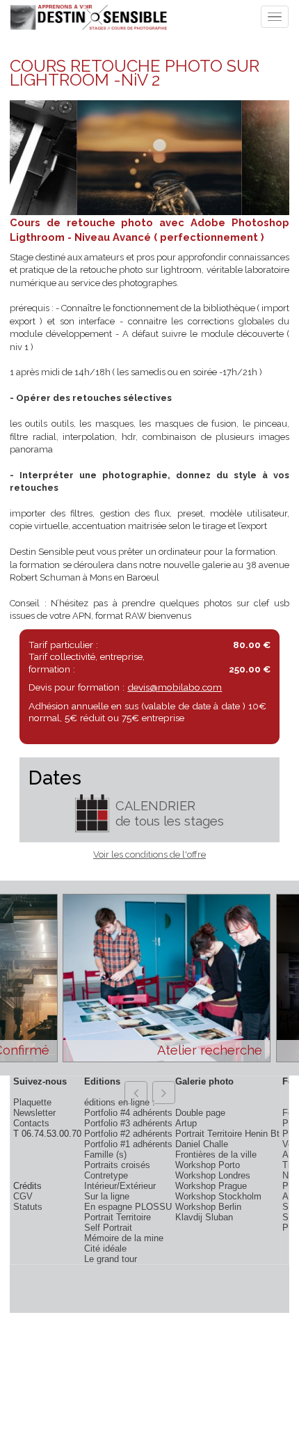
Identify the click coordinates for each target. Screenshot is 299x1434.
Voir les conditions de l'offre (149, 854)
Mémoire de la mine (123, 1238)
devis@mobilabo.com (174, 687)
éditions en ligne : (119, 1102)
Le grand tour (110, 1259)
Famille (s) (105, 1154)
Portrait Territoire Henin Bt (227, 1133)
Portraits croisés (117, 1165)
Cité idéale (105, 1248)
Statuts (27, 1206)
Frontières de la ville (216, 1154)
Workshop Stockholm (218, 1196)
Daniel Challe (201, 1144)
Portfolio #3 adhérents (128, 1123)
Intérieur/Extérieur (120, 1186)
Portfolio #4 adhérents (128, 1113)
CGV (23, 1196)
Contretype (106, 1175)
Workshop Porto (207, 1165)
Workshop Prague (211, 1186)
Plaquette (32, 1102)
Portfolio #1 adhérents (128, 1144)
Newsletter (34, 1113)
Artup (186, 1123)
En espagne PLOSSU (128, 1206)
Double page (200, 1113)
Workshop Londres (212, 1175)
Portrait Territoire (117, 1217)
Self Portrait (108, 1227)
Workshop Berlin (208, 1206)
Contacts (31, 1123)
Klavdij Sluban (204, 1217)
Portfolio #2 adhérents (128, 1133)
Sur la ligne (106, 1196)
